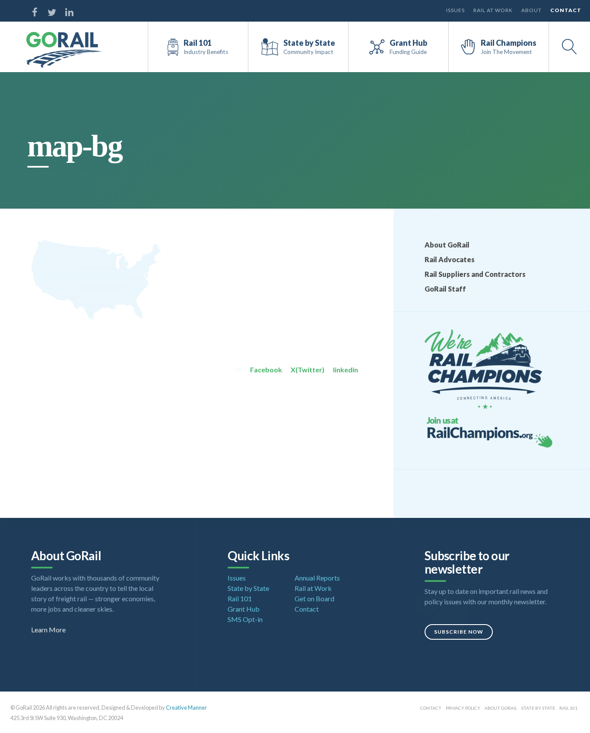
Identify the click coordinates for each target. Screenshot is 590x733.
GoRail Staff (445, 289)
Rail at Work (493, 10)
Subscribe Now (458, 631)
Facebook (266, 369)
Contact (565, 10)
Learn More (48, 629)
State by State (248, 588)
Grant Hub (244, 609)
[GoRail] (64, 50)
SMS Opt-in (245, 619)
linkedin (345, 369)
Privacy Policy (463, 708)
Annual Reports (317, 578)
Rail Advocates (450, 259)
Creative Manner (186, 707)
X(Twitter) (307, 369)
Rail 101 (240, 598)
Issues (455, 10)
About (531, 10)
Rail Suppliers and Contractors (475, 274)
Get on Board (314, 598)
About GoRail (447, 245)
